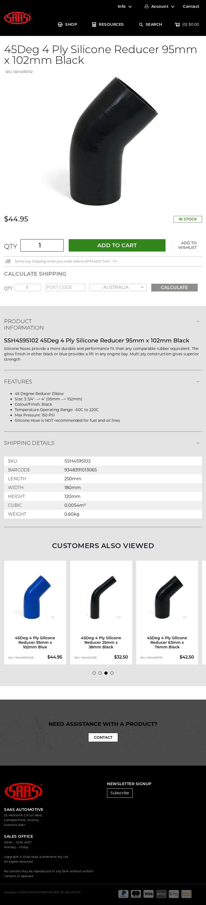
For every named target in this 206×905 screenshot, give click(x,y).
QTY (10, 246)
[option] (37, 613)
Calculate (174, 287)
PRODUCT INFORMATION (24, 324)
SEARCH (154, 24)
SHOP (71, 24)
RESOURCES (111, 24)
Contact (191, 6)
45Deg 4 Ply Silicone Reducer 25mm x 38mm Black (101, 642)
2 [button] (101, 674)
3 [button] (107, 674)
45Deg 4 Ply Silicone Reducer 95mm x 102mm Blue (35, 642)
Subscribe (120, 793)
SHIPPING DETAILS (29, 443)
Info (122, 6)
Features (18, 381)
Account (160, 6)
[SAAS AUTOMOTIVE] (17, 17)
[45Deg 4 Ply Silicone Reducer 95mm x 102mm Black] (103, 141)
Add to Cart (117, 245)
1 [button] (95, 674)
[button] (186, 245)
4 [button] (113, 674)
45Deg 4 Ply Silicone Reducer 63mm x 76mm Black (167, 642)
